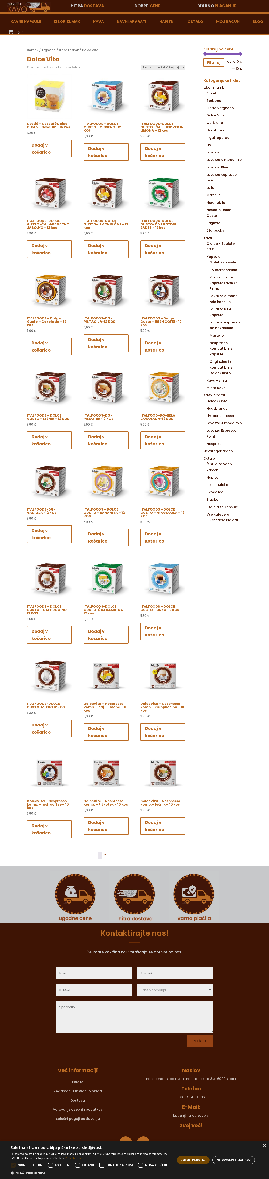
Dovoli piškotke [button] (193, 1160)
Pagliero (213, 223)
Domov (32, 50)
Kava (98, 21)
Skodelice (215, 492)
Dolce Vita (215, 115)
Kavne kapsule (26, 21)
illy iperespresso (223, 269)
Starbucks (215, 230)
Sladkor (213, 499)
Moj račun (228, 21)
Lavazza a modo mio (224, 159)
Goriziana (215, 122)
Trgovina (49, 50)
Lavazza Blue (217, 167)
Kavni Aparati (131, 21)
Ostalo (195, 21)
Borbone (214, 100)
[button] (90, 1173)
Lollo (210, 187)
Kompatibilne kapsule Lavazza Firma (224, 283)
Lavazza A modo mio (224, 423)
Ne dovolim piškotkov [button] (234, 1160)
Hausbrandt (217, 130)
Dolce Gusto (217, 401)
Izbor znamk (67, 21)
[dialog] (134, 1160)
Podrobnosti (73, 1158)
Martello (214, 195)
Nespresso (216, 443)
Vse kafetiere (218, 514)
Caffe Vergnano (220, 108)
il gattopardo (218, 137)
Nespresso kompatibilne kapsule (221, 348)
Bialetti (213, 93)
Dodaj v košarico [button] (41, 148)
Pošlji (200, 1041)
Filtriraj (213, 62)
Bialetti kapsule (223, 262)
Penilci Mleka (217, 484)
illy (209, 145)
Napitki (166, 21)
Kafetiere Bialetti (224, 520)
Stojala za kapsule (222, 507)
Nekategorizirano (218, 451)
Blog (258, 21)
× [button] (264, 1145)
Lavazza (213, 152)
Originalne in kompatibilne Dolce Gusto (221, 367)
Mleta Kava (216, 387)
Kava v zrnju (217, 380)
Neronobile (216, 202)
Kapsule (213, 256)
